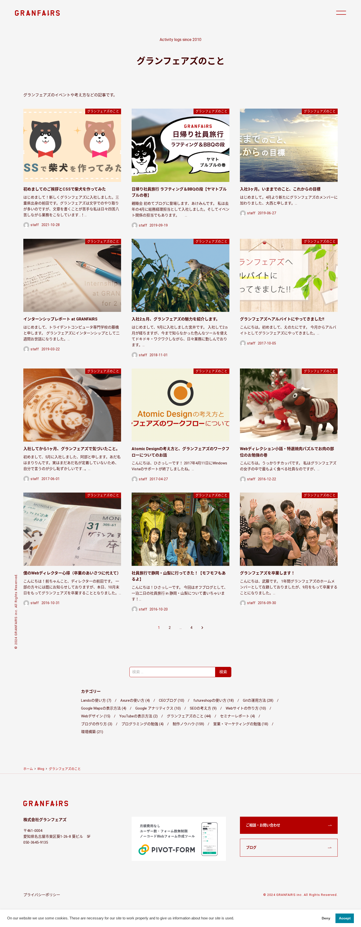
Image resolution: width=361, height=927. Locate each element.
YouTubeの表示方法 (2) (138, 716)
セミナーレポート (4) (237, 716)
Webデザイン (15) (95, 716)
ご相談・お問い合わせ (263, 825)
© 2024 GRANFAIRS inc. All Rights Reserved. (300, 895)
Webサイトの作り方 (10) (246, 708)
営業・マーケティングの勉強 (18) (240, 724)
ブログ (251, 848)
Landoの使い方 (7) (96, 700)
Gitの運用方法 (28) (258, 700)
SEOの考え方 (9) (203, 708)
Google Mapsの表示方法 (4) (103, 708)
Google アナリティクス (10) (158, 708)
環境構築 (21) (92, 732)
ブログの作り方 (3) (96, 724)
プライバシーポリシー (41, 895)
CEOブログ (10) (171, 700)
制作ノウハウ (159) (188, 724)
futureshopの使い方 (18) (213, 700)
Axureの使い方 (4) (135, 700)
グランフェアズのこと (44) (189, 716)
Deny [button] (326, 918)
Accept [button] (345, 918)
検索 (223, 672)
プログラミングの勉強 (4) (142, 724)
